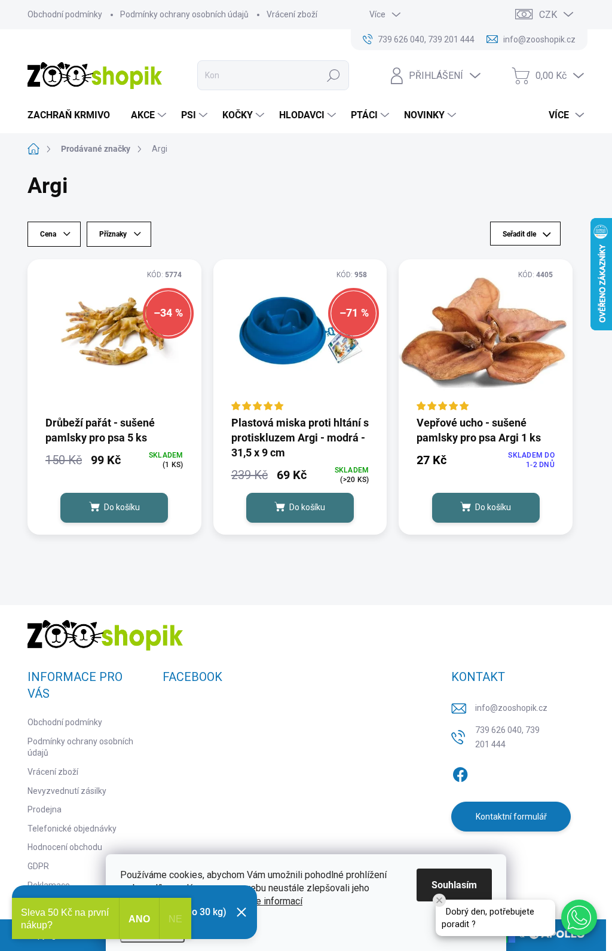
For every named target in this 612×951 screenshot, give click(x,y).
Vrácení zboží (292, 14)
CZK (548, 14)
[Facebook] (460, 772)
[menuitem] (73, 115)
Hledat (333, 75)
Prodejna (44, 809)
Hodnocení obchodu (64, 847)
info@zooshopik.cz (511, 708)
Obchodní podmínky (64, 14)
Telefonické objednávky (72, 828)
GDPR (38, 866)
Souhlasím (454, 885)
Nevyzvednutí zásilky (66, 791)
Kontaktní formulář (511, 816)
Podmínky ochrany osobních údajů (184, 14)
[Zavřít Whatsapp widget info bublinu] (439, 900)
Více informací (272, 901)
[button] (579, 917)
